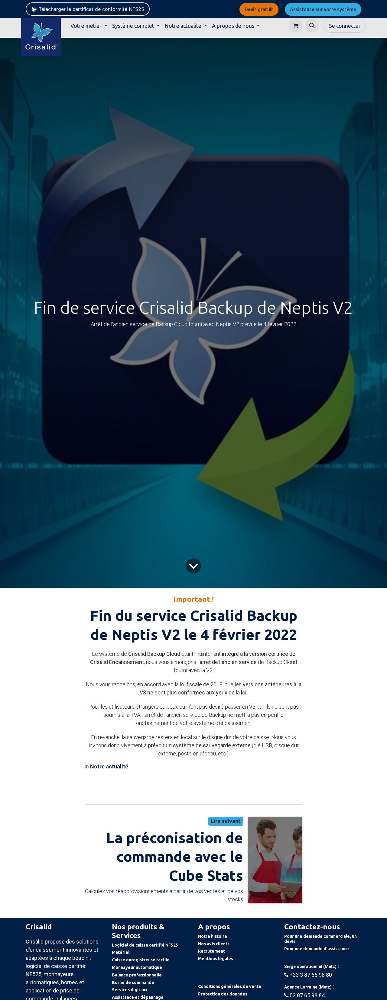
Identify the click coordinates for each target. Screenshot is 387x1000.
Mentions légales (215, 958)
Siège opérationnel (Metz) (310, 966)
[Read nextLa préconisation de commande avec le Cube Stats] (275, 860)
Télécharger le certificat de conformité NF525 (90, 9)
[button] (312, 26)
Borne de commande (133, 982)
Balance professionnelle (137, 975)
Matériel (120, 952)
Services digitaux (130, 989)
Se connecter (345, 26)
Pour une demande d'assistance (316, 948)
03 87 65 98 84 (307, 995)
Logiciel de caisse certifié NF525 (145, 945)
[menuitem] (89, 26)
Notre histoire (212, 936)
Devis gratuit (259, 9)
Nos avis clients (213, 943)
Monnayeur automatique (137, 967)
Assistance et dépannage (138, 997)
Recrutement (211, 951)
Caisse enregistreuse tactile (141, 959)
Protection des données (222, 994)
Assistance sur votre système (323, 9)
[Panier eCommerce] (296, 26)
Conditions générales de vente (229, 986)
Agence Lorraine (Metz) (308, 987)
